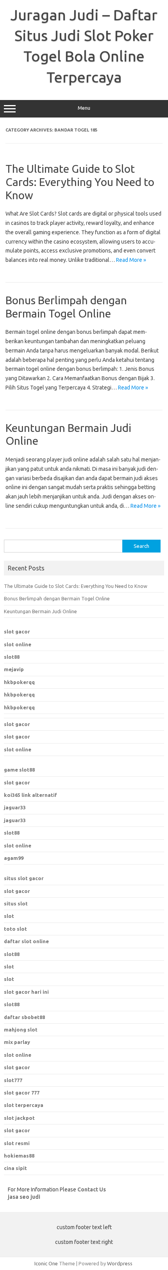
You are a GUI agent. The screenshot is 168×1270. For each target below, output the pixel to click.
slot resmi (17, 1143)
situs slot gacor (24, 878)
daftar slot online (26, 941)
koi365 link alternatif (30, 795)
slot (9, 916)
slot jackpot (19, 1118)
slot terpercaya (23, 1105)
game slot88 (19, 769)
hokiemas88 (19, 1155)
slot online (17, 644)
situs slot (16, 903)
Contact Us (91, 1189)
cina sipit (15, 1168)
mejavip (14, 669)
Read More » (131, 260)
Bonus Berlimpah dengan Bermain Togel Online (57, 598)
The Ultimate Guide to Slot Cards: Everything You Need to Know (79, 182)
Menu (84, 108)
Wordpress (119, 1263)
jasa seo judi (24, 1197)
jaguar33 (15, 807)
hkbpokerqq (19, 682)
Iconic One (46, 1263)
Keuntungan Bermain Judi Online (40, 611)
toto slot (15, 928)
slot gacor (17, 631)
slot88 (12, 657)
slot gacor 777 (21, 1092)
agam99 (13, 858)
